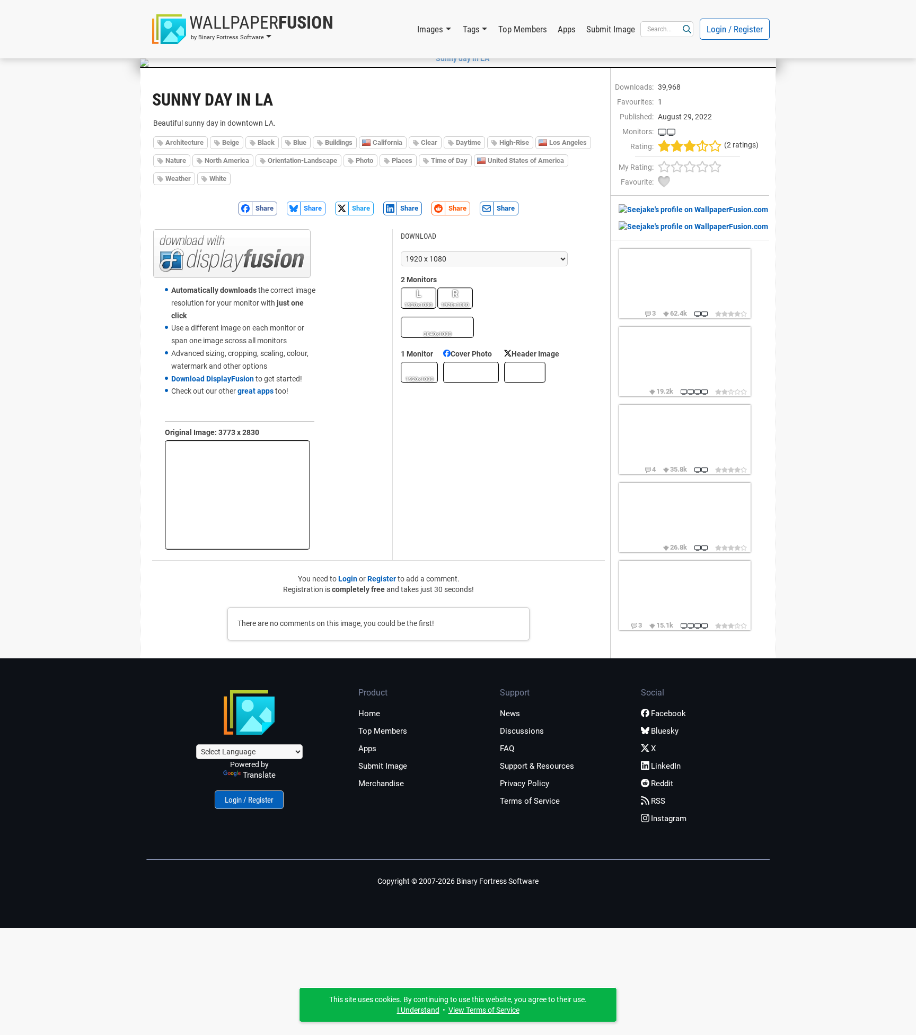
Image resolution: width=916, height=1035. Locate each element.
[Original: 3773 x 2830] (237, 495)
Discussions (522, 731)
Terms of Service (530, 801)
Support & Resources (537, 766)
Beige (230, 142)
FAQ (507, 748)
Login (347, 579)
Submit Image (610, 29)
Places (402, 160)
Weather (178, 178)
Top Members (522, 29)
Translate (259, 775)
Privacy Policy (524, 783)
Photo (364, 160)
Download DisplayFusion (212, 379)
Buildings (339, 142)
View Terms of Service (483, 1010)
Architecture (184, 142)
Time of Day (449, 160)
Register (381, 579)
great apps (255, 391)
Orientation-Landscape (302, 160)
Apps (567, 29)
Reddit (662, 783)
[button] (242, 29)
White (217, 178)
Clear (429, 142)
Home (369, 713)
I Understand (418, 1010)
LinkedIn (666, 766)
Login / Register (735, 29)
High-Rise (514, 142)
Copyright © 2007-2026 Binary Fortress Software (458, 881)
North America (227, 160)
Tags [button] (471, 29)
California (387, 142)
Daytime (468, 142)
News (510, 713)
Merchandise (381, 783)
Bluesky (665, 731)
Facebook (668, 713)
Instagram (668, 818)
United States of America (526, 160)
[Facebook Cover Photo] (471, 372)
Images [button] (430, 29)
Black (266, 142)
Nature (175, 160)
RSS (658, 801)
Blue (299, 142)
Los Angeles (568, 142)
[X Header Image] (524, 372)
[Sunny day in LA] (458, 58)
